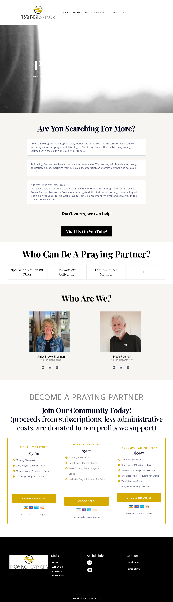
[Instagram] (50, 367)
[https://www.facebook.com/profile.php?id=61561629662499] (89, 562)
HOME (65, 12)
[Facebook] (42, 367)
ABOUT (76, 12)
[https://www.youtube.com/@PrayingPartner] (89, 570)
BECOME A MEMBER (95, 12)
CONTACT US (117, 12)
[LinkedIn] (57, 367)
